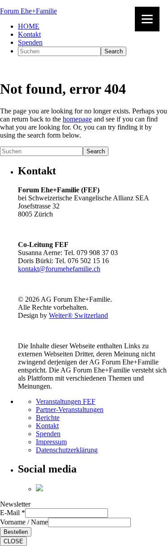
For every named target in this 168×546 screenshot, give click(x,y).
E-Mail (12, 512)
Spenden (48, 434)
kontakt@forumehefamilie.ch (59, 269)
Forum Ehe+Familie (28, 11)
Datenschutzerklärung (67, 450)
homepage (77, 119)
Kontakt (47, 425)
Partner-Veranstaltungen (69, 409)
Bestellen (16, 532)
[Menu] (147, 19)
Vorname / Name (24, 522)
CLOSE (13, 541)
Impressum (51, 442)
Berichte (48, 417)
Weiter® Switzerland (78, 315)
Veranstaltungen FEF (65, 401)
